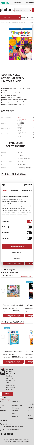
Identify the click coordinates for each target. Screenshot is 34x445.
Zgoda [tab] (5, 190)
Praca (2, 408)
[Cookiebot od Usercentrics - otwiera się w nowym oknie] (24, 185)
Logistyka (15, 416)
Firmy (14, 413)
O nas (2, 405)
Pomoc (30, 413)
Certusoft (26, 441)
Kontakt (3, 411)
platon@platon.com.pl (11, 430)
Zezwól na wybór (17, 252)
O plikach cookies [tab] (26, 190)
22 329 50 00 (7, 424)
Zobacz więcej (6, 400)
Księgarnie (15, 408)
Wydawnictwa (17, 405)
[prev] (3, 291)
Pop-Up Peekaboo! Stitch (13, 305)
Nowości (24, 17)
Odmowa (17, 258)
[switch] (29, 227)
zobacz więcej (26, 276)
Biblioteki (15, 411)
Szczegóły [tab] (14, 190)
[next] (31, 291)
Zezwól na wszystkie (17, 246)
